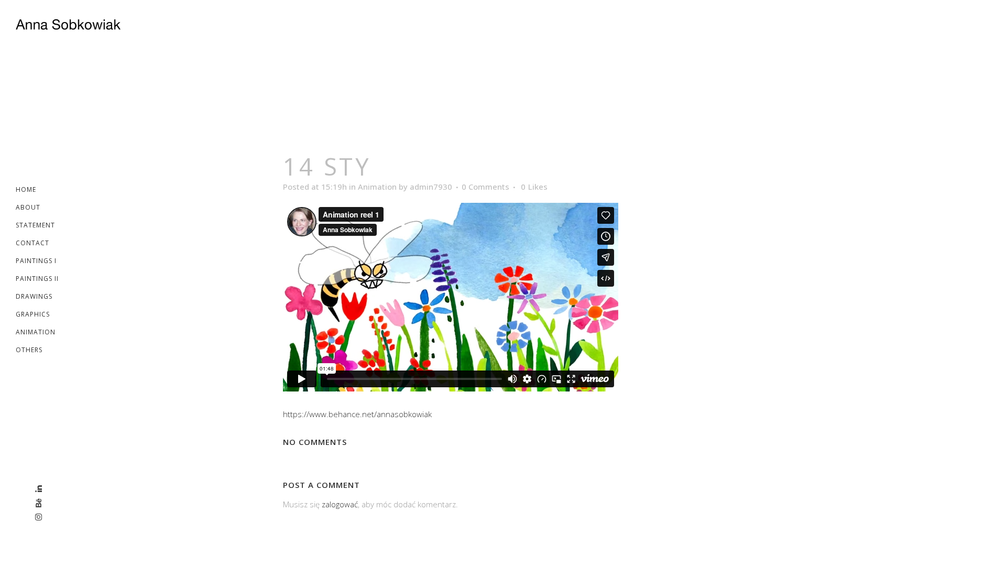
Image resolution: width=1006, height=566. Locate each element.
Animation (377, 186)
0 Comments (485, 186)
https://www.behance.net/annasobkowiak (357, 414)
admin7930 (431, 186)
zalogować (340, 504)
